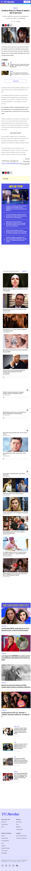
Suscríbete (27, 1)
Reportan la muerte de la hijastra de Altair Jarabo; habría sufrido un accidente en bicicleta (15, 686)
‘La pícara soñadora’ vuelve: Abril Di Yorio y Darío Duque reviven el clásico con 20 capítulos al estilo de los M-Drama (20, 730)
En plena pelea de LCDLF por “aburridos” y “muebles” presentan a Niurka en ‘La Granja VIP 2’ (15, 714)
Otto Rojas (18, 21)
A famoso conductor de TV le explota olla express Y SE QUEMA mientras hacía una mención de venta (20, 746)
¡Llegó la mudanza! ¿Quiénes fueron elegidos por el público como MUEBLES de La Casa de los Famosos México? (16, 208)
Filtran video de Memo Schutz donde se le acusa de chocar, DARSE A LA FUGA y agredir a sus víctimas (16, 232)
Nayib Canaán (16, 736)
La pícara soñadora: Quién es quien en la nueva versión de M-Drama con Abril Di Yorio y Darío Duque (16, 216)
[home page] (9, 2)
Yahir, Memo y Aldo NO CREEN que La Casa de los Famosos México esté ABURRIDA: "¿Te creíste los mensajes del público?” (20, 776)
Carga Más (15, 81)
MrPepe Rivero (16, 782)
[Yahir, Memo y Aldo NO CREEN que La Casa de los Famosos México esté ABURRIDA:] (8, 777)
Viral (11, 62)
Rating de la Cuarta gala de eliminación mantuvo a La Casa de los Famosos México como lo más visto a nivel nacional (16, 224)
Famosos (15, 8)
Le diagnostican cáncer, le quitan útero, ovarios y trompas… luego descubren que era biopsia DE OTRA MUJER (19, 65)
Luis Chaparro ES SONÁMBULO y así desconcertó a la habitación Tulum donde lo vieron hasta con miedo (15, 658)
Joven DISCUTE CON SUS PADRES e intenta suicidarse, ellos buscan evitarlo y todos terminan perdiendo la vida (21, 761)
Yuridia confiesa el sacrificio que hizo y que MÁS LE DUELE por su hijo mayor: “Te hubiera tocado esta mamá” (16, 239)
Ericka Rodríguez (17, 751)
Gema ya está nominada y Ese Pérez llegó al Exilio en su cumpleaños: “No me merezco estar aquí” (19, 74)
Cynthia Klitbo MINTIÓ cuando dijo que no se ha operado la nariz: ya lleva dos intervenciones (15, 629)
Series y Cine (16, 726)
